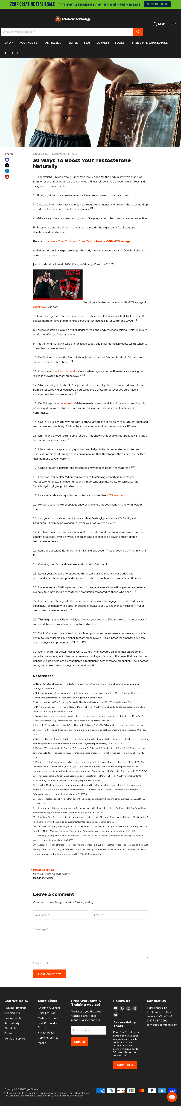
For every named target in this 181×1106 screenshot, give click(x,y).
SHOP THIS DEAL (157, 4)
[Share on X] (7, 165)
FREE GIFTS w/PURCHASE (150, 43)
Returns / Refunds (15, 1008)
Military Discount (48, 1018)
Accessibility (11, 1023)
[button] (172, 1097)
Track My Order (47, 1013)
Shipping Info (12, 1013)
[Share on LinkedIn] (7, 171)
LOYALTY (103, 43)
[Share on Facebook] (7, 160)
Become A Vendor (49, 1008)
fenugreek (66, 403)
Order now (39, 307)
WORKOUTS (29, 43)
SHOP (8, 43)
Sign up (79, 1042)
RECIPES (72, 43)
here (96, 624)
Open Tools (125, 1065)
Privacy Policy (46, 1032)
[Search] (138, 32)
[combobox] (67, 32)
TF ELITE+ (11, 53)
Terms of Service (14, 1038)
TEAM (87, 43)
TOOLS (120, 43)
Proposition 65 (13, 1018)
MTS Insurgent (116, 495)
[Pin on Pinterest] (7, 177)
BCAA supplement (63, 371)
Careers (9, 1033)
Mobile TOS (45, 1043)
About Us (10, 1028)
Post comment (49, 974)
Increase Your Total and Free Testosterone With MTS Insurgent (90, 241)
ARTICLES (52, 43)
